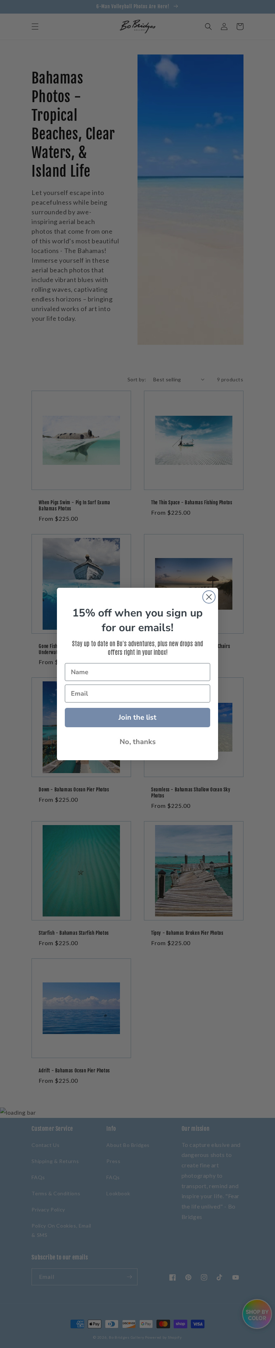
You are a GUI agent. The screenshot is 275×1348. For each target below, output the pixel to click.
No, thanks (138, 742)
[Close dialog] (209, 597)
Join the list (137, 717)
